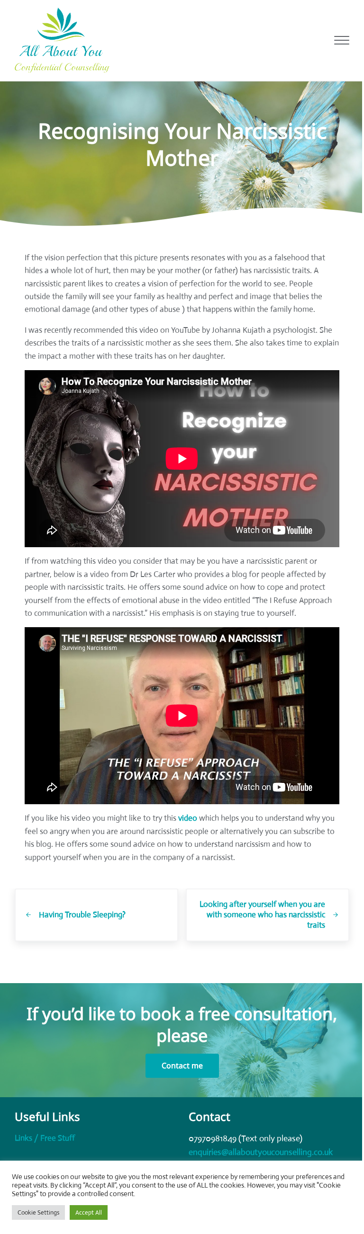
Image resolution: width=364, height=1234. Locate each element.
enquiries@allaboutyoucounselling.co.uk (261, 1152)
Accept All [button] (88, 1212)
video (187, 818)
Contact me (182, 1065)
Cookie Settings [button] (38, 1212)
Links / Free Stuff (45, 1138)
